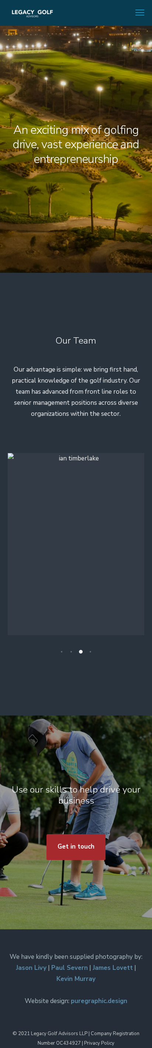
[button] (61, 652)
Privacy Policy (99, 1043)
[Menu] (136, 13)
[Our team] (76, 192)
